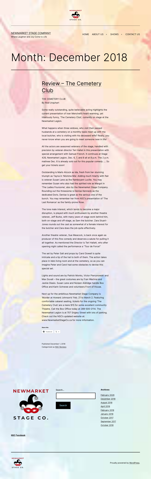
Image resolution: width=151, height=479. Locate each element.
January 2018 (107, 414)
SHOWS (114, 34)
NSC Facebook (18, 435)
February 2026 (107, 395)
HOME (85, 34)
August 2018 (106, 402)
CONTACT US (132, 34)
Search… (60, 390)
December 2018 (108, 399)
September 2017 (108, 421)
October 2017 (107, 418)
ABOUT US (97, 34)
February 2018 (107, 410)
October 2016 (107, 425)
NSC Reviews (60, 347)
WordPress (134, 463)
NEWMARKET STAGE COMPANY (31, 33)
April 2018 (105, 406)
